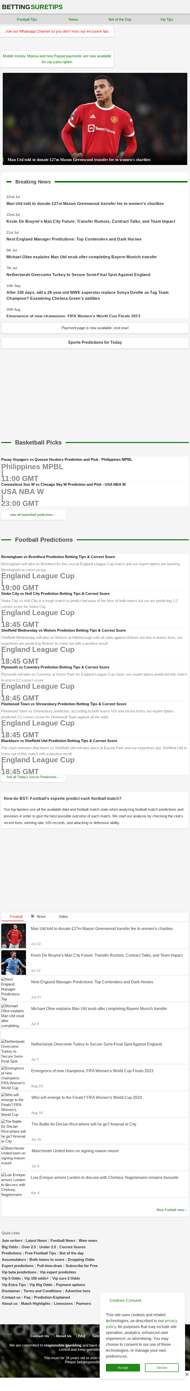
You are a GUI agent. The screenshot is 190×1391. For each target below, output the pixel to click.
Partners (83, 1303)
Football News (62, 1240)
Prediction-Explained (52, 1297)
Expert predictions (18, 1266)
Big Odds (10, 1247)
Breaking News (33, 180)
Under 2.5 (47, 1247)
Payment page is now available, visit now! (95, 328)
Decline (162, 1368)
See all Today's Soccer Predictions (31, 777)
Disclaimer (11, 1291)
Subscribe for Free (82, 1266)
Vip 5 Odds (11, 1278)
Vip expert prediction (58, 1272)
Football (16, 916)
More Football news (171, 1210)
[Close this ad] (186, 1374)
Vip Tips (166, 19)
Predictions (12, 1253)
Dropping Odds (81, 1259)
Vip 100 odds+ (36, 1278)
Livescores (63, 1303)
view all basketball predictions (31, 515)
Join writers (12, 1240)
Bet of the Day (120, 19)
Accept (123, 1368)
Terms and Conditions (43, 1291)
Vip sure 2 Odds (66, 1278)
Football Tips (27, 19)
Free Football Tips (40, 1253)
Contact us (11, 1297)
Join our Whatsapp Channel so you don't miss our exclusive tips (57, 31)
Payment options (70, 1285)
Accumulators (14, 1259)
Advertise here (77, 1291)
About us (10, 1303)
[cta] (38, 442)
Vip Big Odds (40, 1285)
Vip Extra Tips (14, 1285)
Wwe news (88, 1240)
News (73, 19)
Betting (32, 7)
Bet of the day (72, 1253)
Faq (27, 1297)
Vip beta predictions (19, 1272)
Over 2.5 (29, 1247)
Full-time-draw (49, 1266)
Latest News (36, 1240)
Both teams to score (46, 1259)
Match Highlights (35, 1303)
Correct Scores (72, 1247)
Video (63, 916)
